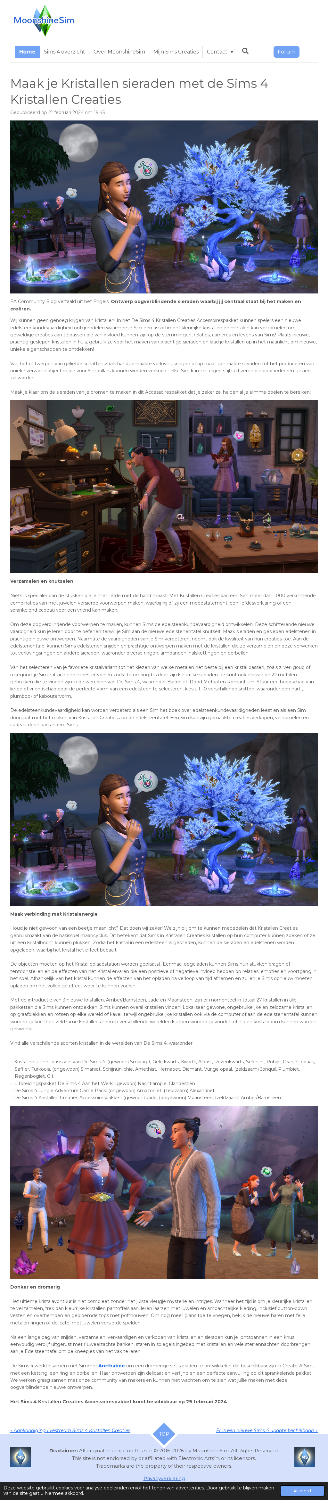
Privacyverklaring (164, 1478)
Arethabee (111, 1366)
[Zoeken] (245, 50)
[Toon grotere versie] (164, 206)
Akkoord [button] (302, 1490)
